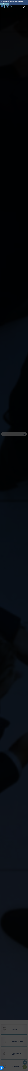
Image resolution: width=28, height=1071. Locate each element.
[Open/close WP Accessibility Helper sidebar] (2, 1068)
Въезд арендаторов (19, 1)
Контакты (12, 1)
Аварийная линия (4, 3)
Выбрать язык (6, 1)
